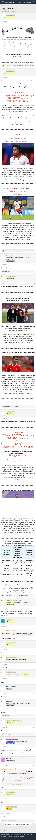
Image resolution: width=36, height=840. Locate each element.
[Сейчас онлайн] (4, 18)
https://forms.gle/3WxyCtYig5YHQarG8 (18, 592)
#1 (34, 22)
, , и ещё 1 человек (19, 66)
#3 (34, 265)
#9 (34, 664)
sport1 (22, 124)
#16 (34, 799)
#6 (34, 608)
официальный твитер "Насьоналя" (22, 532)
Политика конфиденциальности (23, 834)
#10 (34, 679)
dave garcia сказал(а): (8, 769)
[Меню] (2, 2)
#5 (34, 418)
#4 (34, 283)
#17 (34, 813)
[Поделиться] (32, 22)
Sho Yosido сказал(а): (8, 630)
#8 (34, 649)
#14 (34, 747)
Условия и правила (6, 834)
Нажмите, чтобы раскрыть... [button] (18, 784)
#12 (34, 709)
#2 (34, 78)
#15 (34, 765)
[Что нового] (34, 2)
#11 (34, 693)
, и (16, 595)
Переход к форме (18, 590)
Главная (10, 836)
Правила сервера (19, 836)
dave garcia (5, 11)
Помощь (3, 836)
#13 (34, 727)
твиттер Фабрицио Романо (22, 180)
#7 (34, 626)
